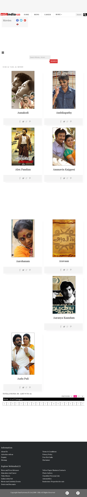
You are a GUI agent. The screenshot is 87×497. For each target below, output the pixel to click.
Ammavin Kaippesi (64, 169)
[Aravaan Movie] (64, 256)
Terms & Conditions (49, 451)
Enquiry (3, 457)
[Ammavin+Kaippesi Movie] (64, 165)
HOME (5, 67)
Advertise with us (7, 454)
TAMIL (12, 67)
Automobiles (47, 479)
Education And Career (8, 473)
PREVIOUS (66, 396)
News (36, 14)
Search (54, 61)
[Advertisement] (43, 6)
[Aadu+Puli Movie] (23, 374)
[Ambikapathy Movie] (64, 108)
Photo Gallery (47, 473)
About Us (4, 451)
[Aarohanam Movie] (23, 256)
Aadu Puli (23, 378)
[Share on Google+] (26, 122)
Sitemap (4, 460)
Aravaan (64, 261)
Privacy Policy (47, 454)
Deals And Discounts (8, 484)
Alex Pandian (23, 169)
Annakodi (23, 112)
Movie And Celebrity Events (11, 481)
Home (26, 14)
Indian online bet (7, 479)
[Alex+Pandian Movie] (23, 165)
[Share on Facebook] (20, 122)
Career (47, 14)
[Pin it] (29, 122)
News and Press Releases (10, 470)
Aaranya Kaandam (64, 317)
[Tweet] (23, 122)
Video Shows (5, 476)
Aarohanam (23, 261)
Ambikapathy (64, 112)
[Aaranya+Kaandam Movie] (64, 313)
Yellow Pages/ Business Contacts (54, 470)
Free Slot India (47, 457)
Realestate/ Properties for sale (53, 481)
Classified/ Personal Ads (51, 476)
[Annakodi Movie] (23, 108)
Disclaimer (46, 460)
